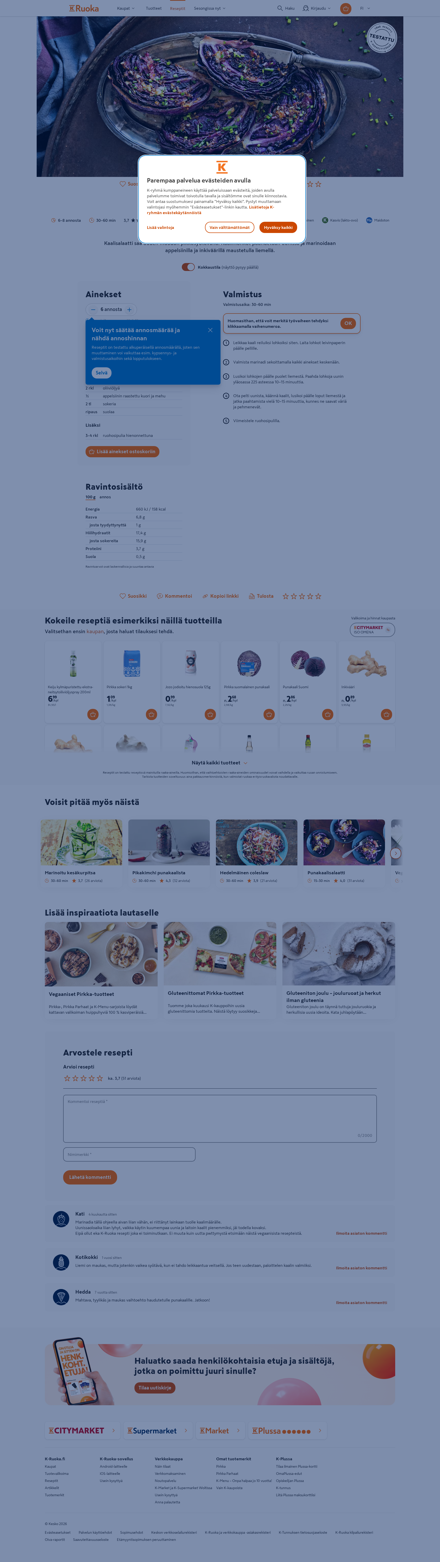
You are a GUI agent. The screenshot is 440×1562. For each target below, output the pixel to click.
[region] (222, 199)
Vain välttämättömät (230, 227)
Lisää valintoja (160, 227)
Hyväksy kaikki (278, 227)
